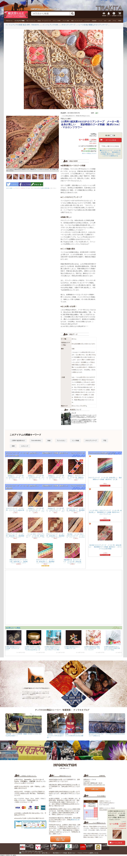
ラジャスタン (61, 440)
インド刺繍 (75, 440)
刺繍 (49, 440)
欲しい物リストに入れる (111, 146)
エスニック (24, 446)
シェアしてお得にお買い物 (42, 188)
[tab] (9, 21)
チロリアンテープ (91, 440)
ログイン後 (9, 188)
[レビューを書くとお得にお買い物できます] (37, 186)
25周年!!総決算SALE (18, 440)
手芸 (104, 440)
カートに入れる (117, 842)
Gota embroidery (36, 440)
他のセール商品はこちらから (89, 153)
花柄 (13, 446)
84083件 (121, 1)
